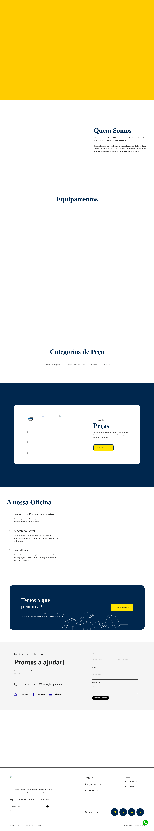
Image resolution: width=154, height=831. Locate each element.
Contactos (92, 790)
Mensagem (96, 682)
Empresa (118, 653)
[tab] (53, 364)
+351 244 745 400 (26, 684)
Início (89, 778)
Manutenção (130, 786)
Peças (127, 777)
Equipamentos (131, 781)
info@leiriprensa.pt (52, 684)
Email (94, 668)
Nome (94, 653)
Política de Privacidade (33, 825)
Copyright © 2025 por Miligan (134, 825)
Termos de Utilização (16, 825)
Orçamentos (93, 784)
